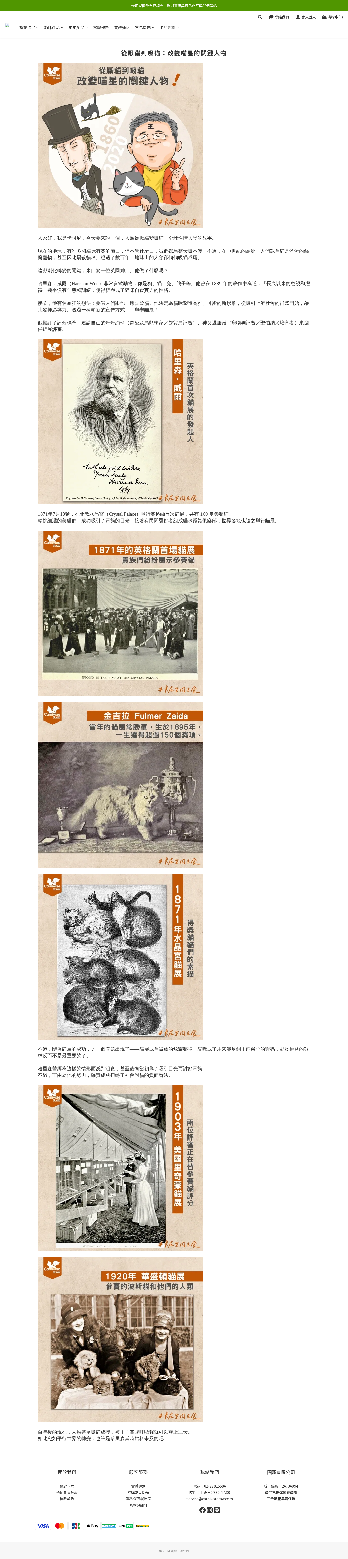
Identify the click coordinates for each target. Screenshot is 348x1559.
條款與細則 (138, 1505)
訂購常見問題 (138, 1492)
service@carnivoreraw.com (209, 1498)
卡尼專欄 (167, 27)
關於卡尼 (67, 1486)
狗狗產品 (76, 27)
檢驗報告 (101, 27)
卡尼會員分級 (67, 1492)
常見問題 (143, 27)
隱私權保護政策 (138, 1498)
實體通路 (122, 27)
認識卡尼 (27, 27)
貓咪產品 (52, 27)
